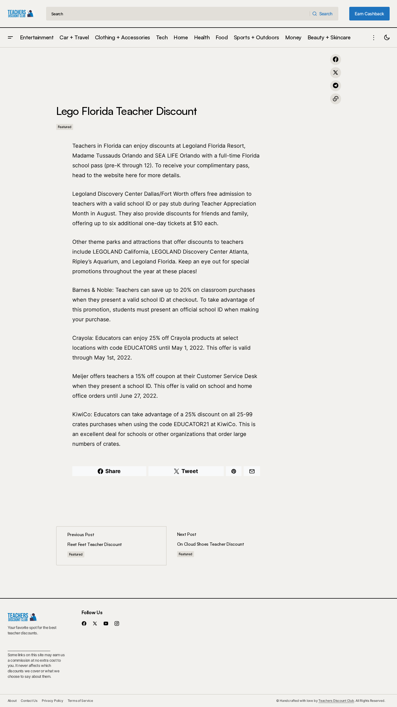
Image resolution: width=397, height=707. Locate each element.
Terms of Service (80, 701)
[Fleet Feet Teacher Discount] (111, 546)
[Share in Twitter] (335, 72)
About (12, 701)
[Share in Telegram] (335, 85)
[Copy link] (335, 98)
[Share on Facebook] (335, 59)
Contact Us (29, 701)
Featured (64, 127)
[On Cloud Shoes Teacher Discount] (221, 545)
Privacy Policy (52, 701)
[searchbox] (178, 13)
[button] (10, 37)
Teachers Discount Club (336, 701)
